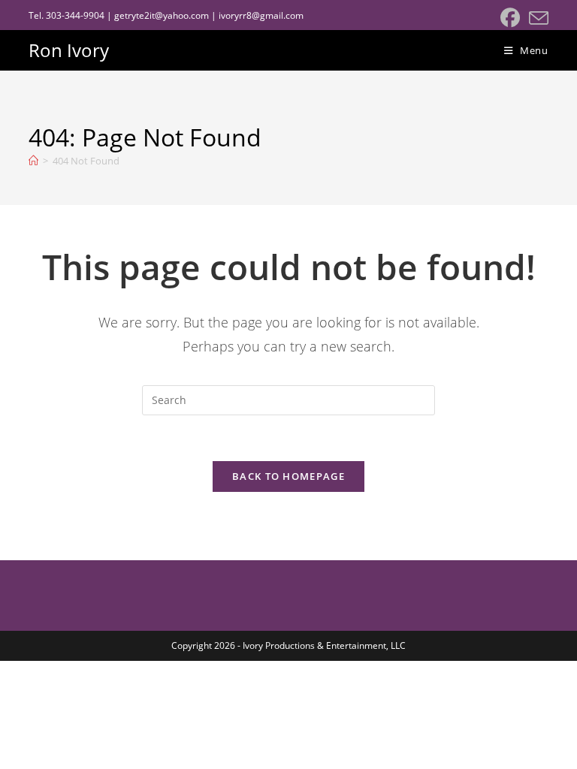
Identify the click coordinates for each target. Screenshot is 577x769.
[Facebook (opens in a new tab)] (510, 18)
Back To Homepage (288, 476)
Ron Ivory (69, 50)
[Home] (33, 160)
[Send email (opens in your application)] (536, 18)
